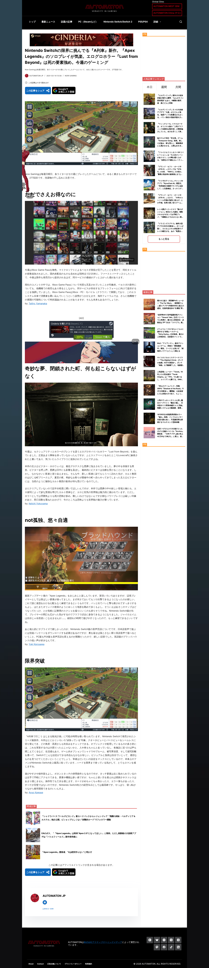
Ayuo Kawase (36, 792)
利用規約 (88, 964)
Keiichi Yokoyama (38, 503)
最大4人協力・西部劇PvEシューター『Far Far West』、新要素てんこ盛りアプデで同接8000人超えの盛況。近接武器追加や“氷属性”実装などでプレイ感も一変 (170, 305)
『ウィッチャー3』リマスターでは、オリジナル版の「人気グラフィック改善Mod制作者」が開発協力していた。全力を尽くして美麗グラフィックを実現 (170, 129)
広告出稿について (54, 964)
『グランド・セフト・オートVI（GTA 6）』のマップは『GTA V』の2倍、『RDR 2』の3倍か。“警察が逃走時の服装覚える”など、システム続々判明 (170, 171)
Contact (40, 964)
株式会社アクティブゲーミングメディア (103, 942)
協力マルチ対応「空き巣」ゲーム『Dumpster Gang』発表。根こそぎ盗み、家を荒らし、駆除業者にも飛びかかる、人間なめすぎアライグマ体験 (170, 143)
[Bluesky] (157, 940)
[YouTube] (150, 940)
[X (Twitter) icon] (45, 902)
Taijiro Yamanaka (38, 303)
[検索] (181, 22)
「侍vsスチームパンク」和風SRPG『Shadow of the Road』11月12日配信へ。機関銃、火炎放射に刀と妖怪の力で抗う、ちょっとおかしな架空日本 (170, 391)
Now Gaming (71, 76)
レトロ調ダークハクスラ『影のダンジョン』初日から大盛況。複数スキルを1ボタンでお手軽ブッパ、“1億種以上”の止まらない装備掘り (170, 214)
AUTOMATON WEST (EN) (166, 6)
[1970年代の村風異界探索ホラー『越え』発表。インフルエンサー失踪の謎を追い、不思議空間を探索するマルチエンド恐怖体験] (149, 418)
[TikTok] (171, 947)
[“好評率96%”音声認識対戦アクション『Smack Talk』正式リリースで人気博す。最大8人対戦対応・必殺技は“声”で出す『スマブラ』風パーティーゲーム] (149, 318)
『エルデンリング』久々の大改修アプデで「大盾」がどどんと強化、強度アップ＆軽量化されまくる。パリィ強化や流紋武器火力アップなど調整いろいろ (170, 115)
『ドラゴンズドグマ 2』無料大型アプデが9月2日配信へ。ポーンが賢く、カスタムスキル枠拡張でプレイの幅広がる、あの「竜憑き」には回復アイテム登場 (170, 228)
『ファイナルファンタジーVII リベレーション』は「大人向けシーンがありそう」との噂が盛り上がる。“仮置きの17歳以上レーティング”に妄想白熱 (170, 157)
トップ (32, 21)
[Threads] (178, 940)
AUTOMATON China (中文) (167, 13)
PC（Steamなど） (88, 21)
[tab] (149, 87)
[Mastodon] (157, 947)
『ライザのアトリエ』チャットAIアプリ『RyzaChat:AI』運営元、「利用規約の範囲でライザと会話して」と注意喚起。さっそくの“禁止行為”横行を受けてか (170, 186)
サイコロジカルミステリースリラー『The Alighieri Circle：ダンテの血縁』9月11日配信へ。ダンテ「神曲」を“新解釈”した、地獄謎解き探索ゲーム (170, 362)
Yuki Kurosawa (36, 644)
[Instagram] (164, 940)
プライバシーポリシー (73, 964)
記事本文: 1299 (48, 909)
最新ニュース (48, 21)
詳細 (156, 21)
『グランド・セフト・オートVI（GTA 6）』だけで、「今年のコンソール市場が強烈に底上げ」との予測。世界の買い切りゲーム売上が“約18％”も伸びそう (170, 200)
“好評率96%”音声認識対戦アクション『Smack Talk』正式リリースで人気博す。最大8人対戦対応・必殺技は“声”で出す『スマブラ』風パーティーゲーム (170, 320)
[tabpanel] (164, 167)
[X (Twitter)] (171, 940)
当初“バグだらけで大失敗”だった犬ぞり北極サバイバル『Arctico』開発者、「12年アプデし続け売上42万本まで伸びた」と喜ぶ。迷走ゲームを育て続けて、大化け (170, 434)
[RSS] (178, 947)
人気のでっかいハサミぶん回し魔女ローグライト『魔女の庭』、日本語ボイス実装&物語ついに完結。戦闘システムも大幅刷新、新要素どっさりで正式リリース (170, 405)
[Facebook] (164, 947)
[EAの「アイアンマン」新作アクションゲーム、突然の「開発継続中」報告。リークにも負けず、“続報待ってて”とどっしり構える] (149, 347)
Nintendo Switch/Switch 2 (118, 21)
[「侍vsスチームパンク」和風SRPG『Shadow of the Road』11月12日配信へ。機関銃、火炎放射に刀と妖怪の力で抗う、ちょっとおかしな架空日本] (149, 390)
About (31, 964)
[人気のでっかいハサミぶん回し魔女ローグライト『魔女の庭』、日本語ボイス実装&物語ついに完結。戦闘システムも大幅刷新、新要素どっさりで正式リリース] (149, 404)
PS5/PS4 (143, 21)
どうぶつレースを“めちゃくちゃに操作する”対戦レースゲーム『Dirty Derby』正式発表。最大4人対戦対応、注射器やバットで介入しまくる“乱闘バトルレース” (170, 334)
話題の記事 (66, 21)
